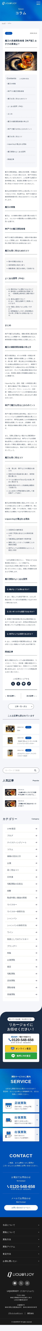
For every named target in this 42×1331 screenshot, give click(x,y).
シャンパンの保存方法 (17, 925)
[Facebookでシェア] (18, 684)
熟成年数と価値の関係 (17, 898)
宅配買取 (11, 974)
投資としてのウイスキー (18, 939)
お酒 (9, 863)
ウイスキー (12, 905)
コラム (10, 849)
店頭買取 (11, 981)
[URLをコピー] (29, 684)
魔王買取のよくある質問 (16, 151)
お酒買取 (11, 960)
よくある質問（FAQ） (16, 106)
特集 (9, 953)
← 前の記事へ (10, 696)
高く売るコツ (13, 870)
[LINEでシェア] (24, 684)
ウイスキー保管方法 (16, 912)
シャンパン (12, 918)
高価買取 (11, 994)
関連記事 (11, 159)
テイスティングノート (17, 842)
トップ (3, 23)
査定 (9, 967)
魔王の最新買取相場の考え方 (18, 121)
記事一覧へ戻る (21, 706)
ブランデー (12, 946)
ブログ (10, 836)
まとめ (10, 114)
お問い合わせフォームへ (21, 1207)
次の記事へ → (32, 696)
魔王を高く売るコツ (15, 136)
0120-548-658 (23, 1040)
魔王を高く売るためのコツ (17, 99)
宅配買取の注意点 (15, 884)
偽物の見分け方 (14, 856)
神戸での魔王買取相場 (16, 91)
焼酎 (9, 891)
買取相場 (11, 987)
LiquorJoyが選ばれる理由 (17, 144)
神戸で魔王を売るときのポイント (20, 129)
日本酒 (10, 877)
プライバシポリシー (15, 1313)
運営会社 (30, 1313)
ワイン (10, 932)
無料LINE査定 (24, 1056)
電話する (7, 1329)
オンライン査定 (23, 1048)
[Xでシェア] (13, 684)
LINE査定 (11, 829)
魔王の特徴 (12, 83)
